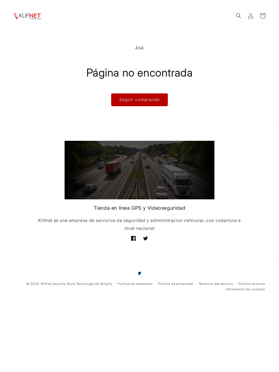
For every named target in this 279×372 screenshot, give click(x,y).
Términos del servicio (216, 284)
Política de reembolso (135, 284)
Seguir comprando (139, 99)
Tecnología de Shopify (94, 284)
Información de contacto (245, 289)
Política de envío (251, 284)
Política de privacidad (175, 284)
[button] (239, 16)
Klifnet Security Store (58, 284)
